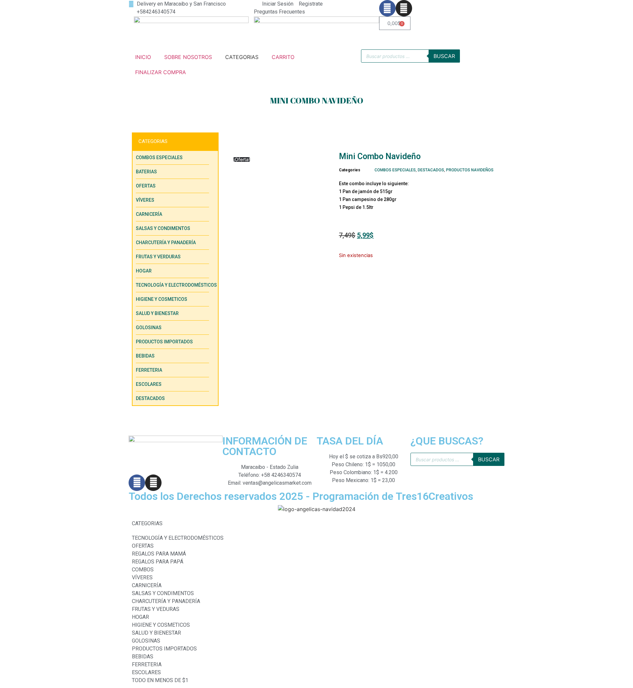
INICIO (143, 57)
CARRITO (283, 57)
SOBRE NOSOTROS (188, 57)
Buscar (444, 56)
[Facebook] (387, 8)
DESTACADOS (431, 170)
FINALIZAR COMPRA (160, 72)
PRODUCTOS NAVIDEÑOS (470, 170)
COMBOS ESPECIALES (395, 170)
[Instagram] (404, 8)
